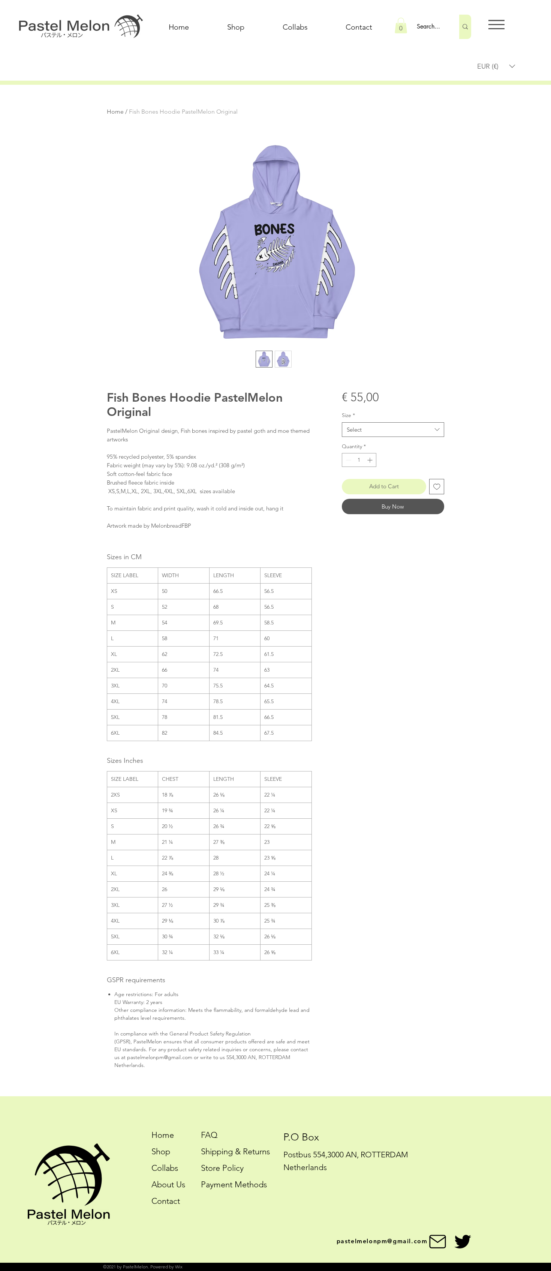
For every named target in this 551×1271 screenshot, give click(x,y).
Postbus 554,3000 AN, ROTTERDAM (345, 1154)
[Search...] (465, 27)
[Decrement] (347, 460)
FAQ (209, 1135)
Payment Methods (235, 1184)
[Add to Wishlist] (437, 486)
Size (348, 415)
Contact (165, 1201)
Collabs (164, 1168)
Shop (160, 1151)
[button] (400, 25)
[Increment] (370, 460)
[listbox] (496, 66)
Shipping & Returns (235, 1151)
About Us (168, 1184)
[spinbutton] (359, 460)
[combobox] (393, 429)
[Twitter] (463, 1241)
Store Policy (222, 1168)
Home (115, 111)
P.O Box (301, 1137)
